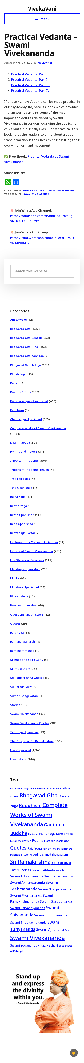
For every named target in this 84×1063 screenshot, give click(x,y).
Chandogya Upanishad (26, 419)
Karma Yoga (18, 506)
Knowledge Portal (22, 533)
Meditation (24, 840)
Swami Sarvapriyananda (27, 908)
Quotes (15, 623)
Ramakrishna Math (53, 848)
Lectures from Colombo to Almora (34, 542)
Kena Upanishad (21, 524)
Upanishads (18, 759)
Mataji (13, 840)
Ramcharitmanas (22, 651)
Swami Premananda (26, 895)
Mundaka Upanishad (24, 587)
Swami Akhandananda (27, 882)
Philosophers (19, 596)
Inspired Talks (20, 479)
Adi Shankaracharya (41, 788)
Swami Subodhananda (50, 915)
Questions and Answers (27, 614)
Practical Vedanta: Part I (29, 74)
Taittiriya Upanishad (24, 732)
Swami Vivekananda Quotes (29, 723)
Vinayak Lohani (48, 945)
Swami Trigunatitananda (28, 922)
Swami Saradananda (56, 901)
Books (14, 383)
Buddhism (17, 410)
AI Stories (58, 788)
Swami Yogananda (23, 945)
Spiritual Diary (20, 669)
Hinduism (33, 834)
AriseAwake (18, 319)
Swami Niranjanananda (54, 889)
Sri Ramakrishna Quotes (27, 678)
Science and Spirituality (26, 660)
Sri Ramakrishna (30, 861)
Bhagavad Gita (20, 329)
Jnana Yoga (18, 497)
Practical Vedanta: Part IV (30, 90)
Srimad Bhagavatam (24, 696)
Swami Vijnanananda (52, 929)
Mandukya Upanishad (25, 569)
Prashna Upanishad (24, 605)
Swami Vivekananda (36, 194)
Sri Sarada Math (21, 687)
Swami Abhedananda (48, 870)
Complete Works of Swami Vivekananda (48, 190)
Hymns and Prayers (24, 451)
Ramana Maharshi (23, 641)
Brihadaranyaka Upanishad (29, 401)
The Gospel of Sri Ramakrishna (32, 741)
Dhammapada (20, 442)
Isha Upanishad (21, 488)
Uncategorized (20, 750)
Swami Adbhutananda (26, 876)
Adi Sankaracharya (20, 788)
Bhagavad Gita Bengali (26, 338)
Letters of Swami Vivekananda (31, 551)
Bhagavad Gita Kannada (27, 356)
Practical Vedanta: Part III (30, 85)
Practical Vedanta (53, 840)
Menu (45, 19)
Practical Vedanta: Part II (30, 79)
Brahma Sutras (20, 392)
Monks (14, 578)
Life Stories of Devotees (27, 560)
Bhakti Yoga (18, 374)
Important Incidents (24, 460)
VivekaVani (42, 8)
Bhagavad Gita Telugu (25, 365)
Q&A (66, 840)
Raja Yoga (17, 632)
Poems (37, 840)
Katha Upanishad (22, 515)
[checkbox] (74, 1053)
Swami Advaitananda (58, 876)
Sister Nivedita (31, 854)
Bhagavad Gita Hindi (24, 347)
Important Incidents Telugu (29, 470)
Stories (15, 705)
